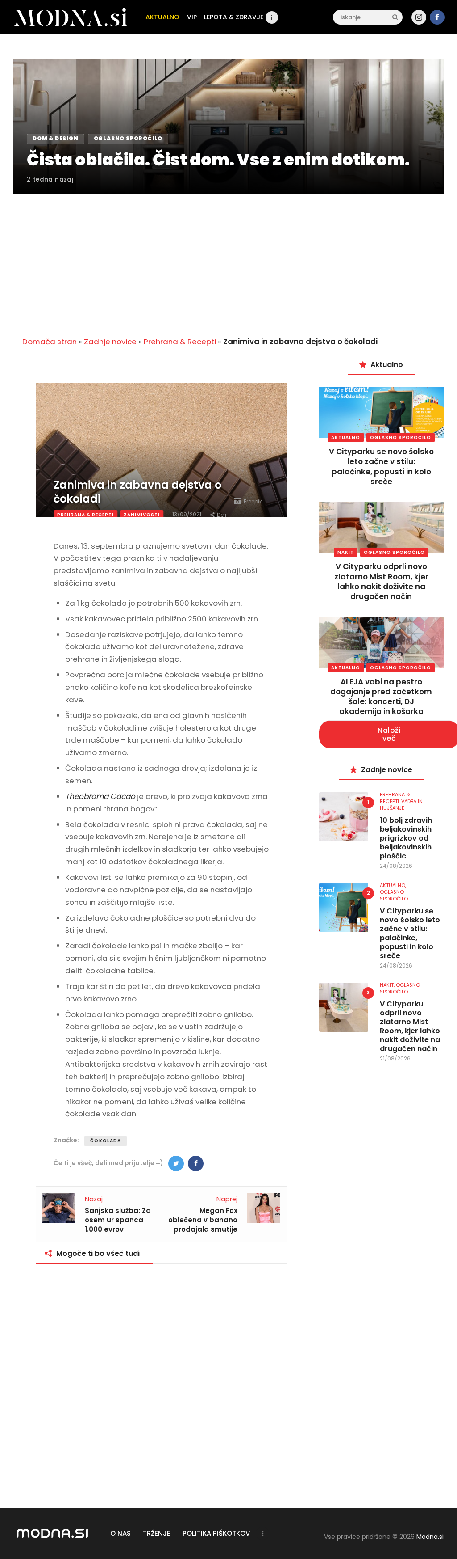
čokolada (105, 1140)
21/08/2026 (395, 1058)
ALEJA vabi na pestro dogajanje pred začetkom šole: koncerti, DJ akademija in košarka (381, 696)
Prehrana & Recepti (180, 341)
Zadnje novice (110, 341)
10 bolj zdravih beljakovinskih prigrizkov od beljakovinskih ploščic (406, 838)
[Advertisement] (228, 259)
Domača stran (49, 341)
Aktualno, (393, 885)
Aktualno (345, 437)
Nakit (345, 552)
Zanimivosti (142, 514)
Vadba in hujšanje (401, 804)
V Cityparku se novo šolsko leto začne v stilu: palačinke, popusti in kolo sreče (381, 466)
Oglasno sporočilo (400, 437)
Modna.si (430, 1536)
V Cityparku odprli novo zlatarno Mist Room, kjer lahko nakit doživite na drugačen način (381, 581)
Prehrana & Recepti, (395, 798)
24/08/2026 (396, 866)
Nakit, (388, 985)
